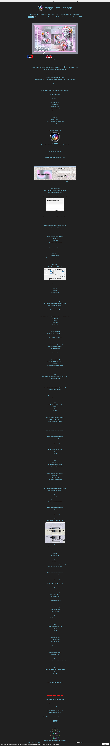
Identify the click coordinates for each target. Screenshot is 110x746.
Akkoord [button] (105, 744)
